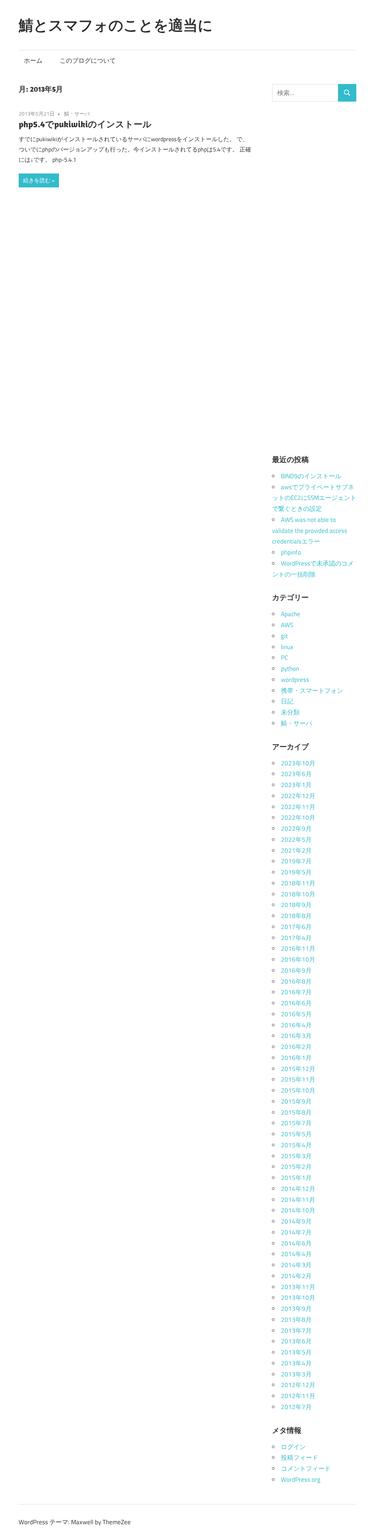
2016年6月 (296, 1003)
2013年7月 (296, 1330)
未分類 (290, 712)
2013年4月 (296, 1363)
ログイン (293, 1447)
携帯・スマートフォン (312, 690)
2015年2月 (296, 1166)
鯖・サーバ (77, 113)
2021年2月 (296, 850)
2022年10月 (298, 817)
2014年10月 (298, 1210)
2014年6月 (296, 1243)
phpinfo (291, 552)
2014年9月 (296, 1221)
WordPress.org (300, 1479)
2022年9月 (296, 828)
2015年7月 (296, 1123)
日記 (287, 701)
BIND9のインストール (311, 476)
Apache (290, 614)
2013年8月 (296, 1319)
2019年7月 (296, 861)
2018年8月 (296, 916)
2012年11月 (298, 1396)
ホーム (33, 60)
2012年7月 (296, 1407)
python (290, 668)
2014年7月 (296, 1232)
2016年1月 (296, 1057)
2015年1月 (296, 1177)
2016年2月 (296, 1046)
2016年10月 (298, 959)
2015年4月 (296, 1145)
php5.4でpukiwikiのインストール (85, 123)
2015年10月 (298, 1090)
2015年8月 (296, 1112)
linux (287, 647)
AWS (287, 625)
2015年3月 (296, 1156)
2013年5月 (296, 1352)
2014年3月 (296, 1265)
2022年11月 (298, 807)
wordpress (295, 679)
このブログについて (88, 60)
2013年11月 (298, 1287)
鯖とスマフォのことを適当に (116, 25)
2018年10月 (298, 894)
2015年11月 (298, 1079)
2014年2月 (296, 1276)
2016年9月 (296, 970)
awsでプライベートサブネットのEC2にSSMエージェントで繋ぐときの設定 (314, 498)
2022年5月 (296, 839)
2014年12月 (298, 1188)
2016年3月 (296, 1035)
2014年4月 (296, 1254)
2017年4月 (296, 938)
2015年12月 (298, 1068)
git (284, 636)
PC (284, 657)
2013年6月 (296, 1341)
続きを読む (37, 180)
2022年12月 (298, 796)
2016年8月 (296, 981)
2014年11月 (298, 1199)
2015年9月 (296, 1101)
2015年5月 (296, 1134)
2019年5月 (296, 872)
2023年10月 (298, 763)
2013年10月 (298, 1297)
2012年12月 (298, 1385)
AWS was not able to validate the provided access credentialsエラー (309, 530)
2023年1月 (296, 785)
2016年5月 (296, 1014)
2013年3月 (296, 1374)
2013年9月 (296, 1308)
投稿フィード (299, 1457)
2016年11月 (298, 948)
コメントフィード (306, 1468)
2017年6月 (296, 927)
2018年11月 (298, 883)
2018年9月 (296, 905)
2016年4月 (296, 1025)
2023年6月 (296, 774)
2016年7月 (296, 992)
